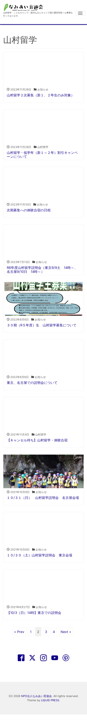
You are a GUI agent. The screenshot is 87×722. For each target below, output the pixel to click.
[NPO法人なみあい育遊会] (24, 7)
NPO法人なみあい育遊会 (36, 696)
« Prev (19, 632)
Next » (66, 632)
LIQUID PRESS (50, 700)
